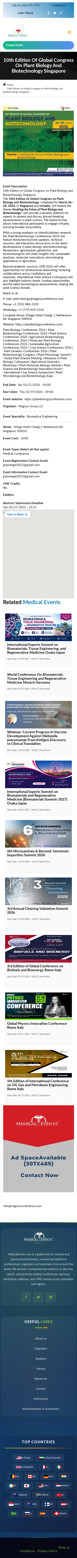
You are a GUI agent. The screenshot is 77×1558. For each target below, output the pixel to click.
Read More (44, 659)
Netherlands (62, 1485)
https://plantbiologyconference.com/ (39, 324)
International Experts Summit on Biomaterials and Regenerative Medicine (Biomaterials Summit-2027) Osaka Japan (37, 797)
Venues (40, 1370)
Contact (41, 1390)
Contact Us (59, 5)
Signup (29, 13)
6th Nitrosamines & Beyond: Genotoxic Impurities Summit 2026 (38, 853)
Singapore (14, 1504)
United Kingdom (24, 1467)
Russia (28, 1513)
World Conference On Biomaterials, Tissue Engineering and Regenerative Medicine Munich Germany (36, 678)
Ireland (12, 1485)
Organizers (40, 1350)
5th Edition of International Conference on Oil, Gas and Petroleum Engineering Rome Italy (38, 1085)
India (64, 1476)
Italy (59, 1467)
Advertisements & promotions (40, 1410)
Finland (49, 1504)
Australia (32, 1504)
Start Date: (22, 659)
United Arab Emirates (50, 1458)
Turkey (60, 1495)
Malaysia (43, 1485)
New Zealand (20, 1495)
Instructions (40, 1400)
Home (10, 85)
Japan (27, 1485)
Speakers (40, 1360)
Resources (41, 1380)
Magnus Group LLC (31, 406)
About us (40, 1340)
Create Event (14, 45)
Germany (48, 1476)
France (44, 1467)
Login (21, 13)
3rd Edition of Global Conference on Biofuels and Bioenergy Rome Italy (35, 968)
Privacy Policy (47, 1551)
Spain (43, 1513)
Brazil (14, 1513)
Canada (31, 1476)
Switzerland (60, 1513)
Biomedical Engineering (42, 416)
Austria (64, 1504)
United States (23, 1458)
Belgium (15, 1476)
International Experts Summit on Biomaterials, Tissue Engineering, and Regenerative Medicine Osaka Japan (36, 648)
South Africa (41, 1495)
